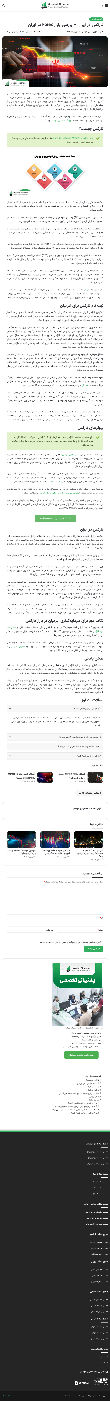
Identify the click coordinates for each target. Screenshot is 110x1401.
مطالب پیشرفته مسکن (99, 1311)
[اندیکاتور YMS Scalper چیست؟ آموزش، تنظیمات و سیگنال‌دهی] (55, 839)
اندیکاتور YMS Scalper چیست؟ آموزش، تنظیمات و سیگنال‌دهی (56, 852)
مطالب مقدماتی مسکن (99, 1299)
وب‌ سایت (49, 930)
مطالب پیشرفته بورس (99, 1281)
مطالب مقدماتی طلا (100, 1181)
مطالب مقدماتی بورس (99, 1269)
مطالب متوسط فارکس (99, 1248)
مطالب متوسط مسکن (99, 1305)
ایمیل (100, 930)
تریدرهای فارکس (70, 454)
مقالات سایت (8, 1395)
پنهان (86, 1076)
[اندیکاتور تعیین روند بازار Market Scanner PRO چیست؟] (45, 777)
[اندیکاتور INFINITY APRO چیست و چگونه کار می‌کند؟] (95, 777)
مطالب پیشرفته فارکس (99, 1254)
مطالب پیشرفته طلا (100, 1193)
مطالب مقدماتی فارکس (89, 793)
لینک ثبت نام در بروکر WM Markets (55, 518)
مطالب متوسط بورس (100, 1275)
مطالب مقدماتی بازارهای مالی (96, 1212)
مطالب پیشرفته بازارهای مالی (97, 1224)
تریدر (86, 289)
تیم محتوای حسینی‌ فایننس (91, 31)
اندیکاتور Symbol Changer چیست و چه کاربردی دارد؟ (21, 852)
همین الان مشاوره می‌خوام (81, 1055)
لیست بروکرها (102, 1356)
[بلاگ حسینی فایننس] (55, 5)
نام (101, 918)
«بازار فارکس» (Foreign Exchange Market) (72, 138)
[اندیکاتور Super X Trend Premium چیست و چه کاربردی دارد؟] (88, 839)
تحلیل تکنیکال (18, 646)
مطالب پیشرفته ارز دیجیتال (97, 1163)
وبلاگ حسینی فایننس (61, 120)
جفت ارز (86, 385)
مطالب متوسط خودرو (100, 1332)
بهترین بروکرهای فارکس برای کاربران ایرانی (59, 493)
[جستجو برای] (3, 6)
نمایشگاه (104, 1362)
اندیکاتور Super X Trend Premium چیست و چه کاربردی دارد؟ (90, 853)
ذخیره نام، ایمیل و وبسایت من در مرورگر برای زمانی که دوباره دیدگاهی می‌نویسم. (70, 942)
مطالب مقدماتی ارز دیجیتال (97, 1151)
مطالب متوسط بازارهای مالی (97, 1218)
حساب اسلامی (53, 481)
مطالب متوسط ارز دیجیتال (98, 1157)
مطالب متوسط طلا (101, 1187)
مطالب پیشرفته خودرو (99, 1338)
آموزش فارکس (96, 19)
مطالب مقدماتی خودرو (99, 1326)
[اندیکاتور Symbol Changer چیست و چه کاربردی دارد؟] (21, 839)
